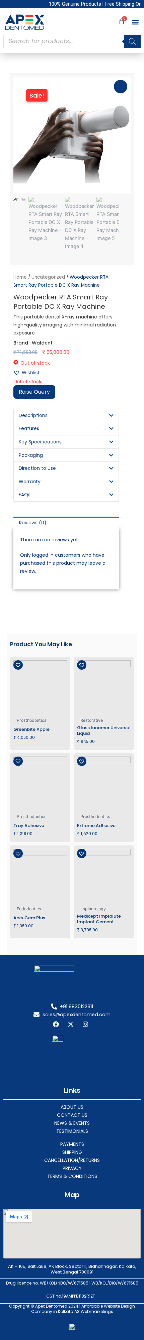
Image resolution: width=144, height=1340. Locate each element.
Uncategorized (48, 277)
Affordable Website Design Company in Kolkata (83, 1308)
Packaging (31, 455)
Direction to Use (37, 468)
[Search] (132, 41)
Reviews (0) (33, 522)
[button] (135, 22)
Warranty (30, 481)
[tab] (66, 523)
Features (29, 428)
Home (20, 277)
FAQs (24, 494)
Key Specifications (40, 441)
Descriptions (33, 415)
